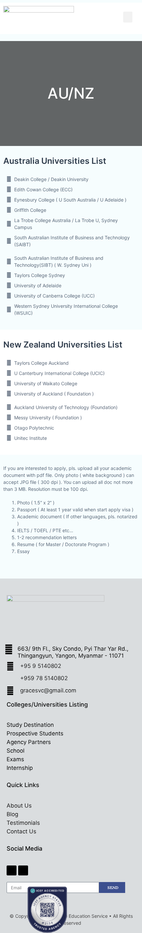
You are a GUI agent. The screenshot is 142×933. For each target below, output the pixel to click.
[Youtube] (23, 870)
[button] (127, 17)
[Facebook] (12, 870)
